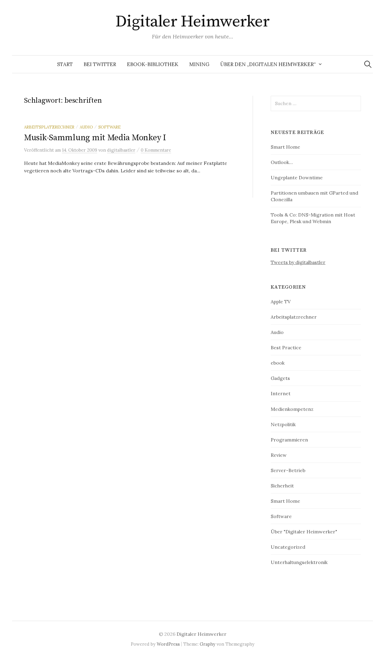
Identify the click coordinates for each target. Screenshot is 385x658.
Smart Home (285, 147)
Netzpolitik (283, 424)
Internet (281, 393)
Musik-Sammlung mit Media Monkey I (95, 137)
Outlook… (282, 162)
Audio (86, 127)
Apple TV (281, 302)
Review (279, 455)
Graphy (207, 644)
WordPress (168, 644)
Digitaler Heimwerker (193, 21)
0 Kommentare (156, 150)
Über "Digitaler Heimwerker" (304, 532)
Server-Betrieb (288, 470)
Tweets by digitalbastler (298, 262)
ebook (278, 363)
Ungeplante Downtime (297, 177)
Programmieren (289, 440)
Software (109, 127)
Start (65, 64)
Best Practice (286, 347)
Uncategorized (288, 547)
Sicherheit (282, 486)
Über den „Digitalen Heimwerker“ (268, 64)
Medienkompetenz (292, 409)
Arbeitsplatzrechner (49, 127)
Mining (199, 64)
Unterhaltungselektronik (299, 562)
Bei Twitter (100, 64)
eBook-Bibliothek (152, 64)
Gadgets (280, 378)
